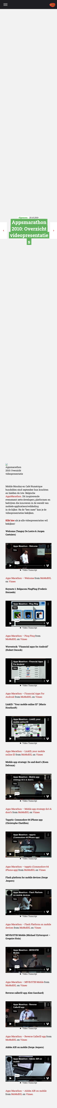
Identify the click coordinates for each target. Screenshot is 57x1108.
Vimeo (12, 581)
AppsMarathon (13, 496)
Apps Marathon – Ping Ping (20, 635)
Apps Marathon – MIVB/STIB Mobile (25, 982)
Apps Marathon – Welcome (20, 578)
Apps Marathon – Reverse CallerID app (26, 1036)
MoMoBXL (45, 578)
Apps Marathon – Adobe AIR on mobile (26, 1090)
